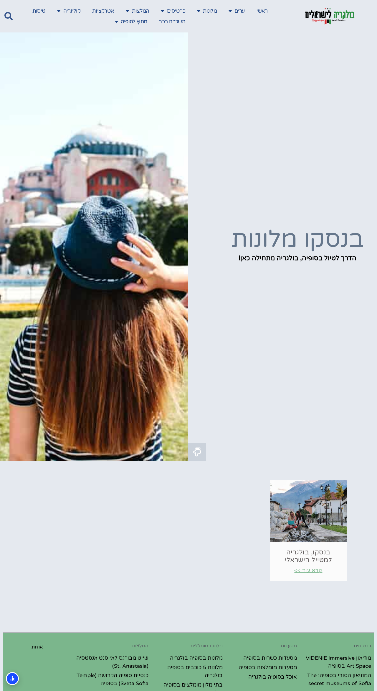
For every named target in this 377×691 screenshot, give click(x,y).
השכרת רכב (172, 21)
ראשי (262, 11)
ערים (239, 11)
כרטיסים (176, 11)
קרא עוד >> (308, 570)
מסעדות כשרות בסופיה (270, 658)
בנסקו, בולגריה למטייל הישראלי (308, 556)
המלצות (140, 11)
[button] (8, 16)
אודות (37, 647)
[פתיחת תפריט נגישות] (12, 678)
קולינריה (71, 11)
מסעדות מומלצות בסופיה (268, 667)
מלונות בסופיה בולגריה (196, 658)
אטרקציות (103, 11)
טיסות (39, 11)
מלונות (210, 11)
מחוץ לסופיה (134, 21)
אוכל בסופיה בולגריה (272, 677)
